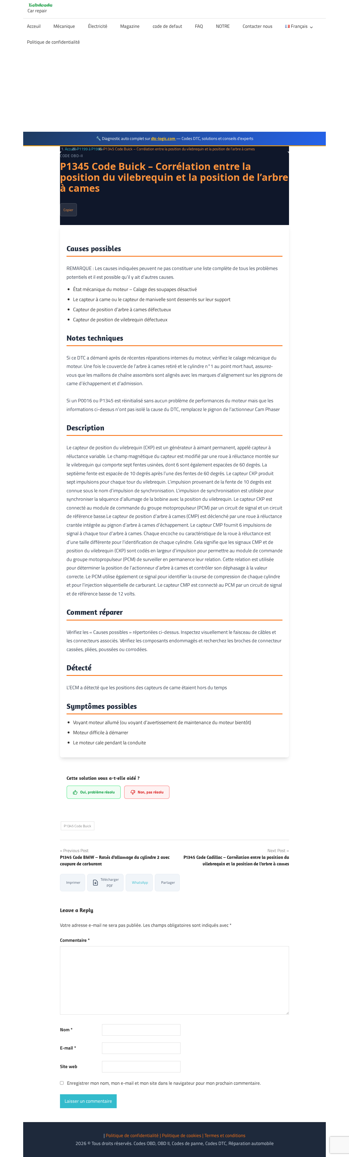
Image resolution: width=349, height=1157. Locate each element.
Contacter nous (257, 26)
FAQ (199, 26)
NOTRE (223, 26)
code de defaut (167, 26)
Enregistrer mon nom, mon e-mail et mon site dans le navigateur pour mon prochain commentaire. (164, 1083)
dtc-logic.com (163, 138)
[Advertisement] (174, 91)
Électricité (97, 26)
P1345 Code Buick (77, 826)
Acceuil (34, 26)
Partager (168, 882)
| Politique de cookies (181, 1135)
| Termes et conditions (223, 1135)
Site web (68, 1066)
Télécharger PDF (110, 882)
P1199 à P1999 (89, 149)
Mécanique (64, 26)
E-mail (68, 1047)
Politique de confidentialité (53, 42)
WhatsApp (140, 882)
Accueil (70, 149)
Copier (68, 209)
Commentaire (75, 940)
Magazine (130, 26)
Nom (66, 1029)
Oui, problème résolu (97, 792)
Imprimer (73, 882)
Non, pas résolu (151, 792)
